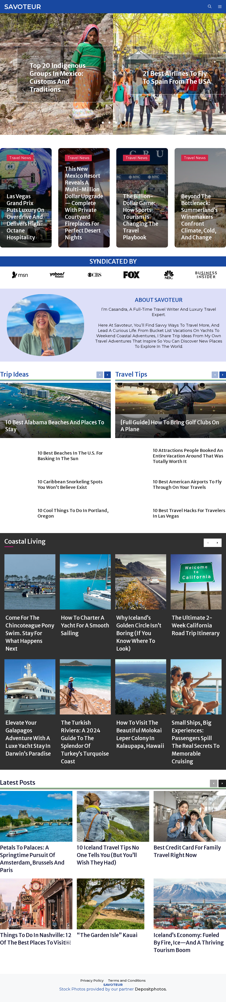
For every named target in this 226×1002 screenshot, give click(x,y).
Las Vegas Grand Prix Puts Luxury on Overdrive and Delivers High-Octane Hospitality (25, 217)
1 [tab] (103, 123)
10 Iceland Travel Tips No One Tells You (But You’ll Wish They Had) (108, 855)
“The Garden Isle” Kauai (107, 935)
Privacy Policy (92, 980)
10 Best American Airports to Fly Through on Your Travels (187, 484)
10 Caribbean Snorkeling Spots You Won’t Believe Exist (70, 484)
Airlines (150, 64)
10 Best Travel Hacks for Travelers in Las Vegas (189, 513)
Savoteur (22, 7)
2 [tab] (109, 123)
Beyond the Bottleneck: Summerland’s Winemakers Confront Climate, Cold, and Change (199, 217)
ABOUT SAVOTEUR (159, 300)
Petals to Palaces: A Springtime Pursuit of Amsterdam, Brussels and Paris (32, 859)
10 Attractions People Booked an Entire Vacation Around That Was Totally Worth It (188, 456)
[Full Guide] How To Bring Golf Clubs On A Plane (170, 426)
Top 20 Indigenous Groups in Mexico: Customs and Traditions (58, 77)
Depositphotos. (151, 989)
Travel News (20, 158)
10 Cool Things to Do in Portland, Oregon (73, 513)
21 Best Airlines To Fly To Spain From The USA (177, 78)
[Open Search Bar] (210, 6)
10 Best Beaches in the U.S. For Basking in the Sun (70, 455)
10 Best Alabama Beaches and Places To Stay (54, 426)
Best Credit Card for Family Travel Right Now (187, 851)
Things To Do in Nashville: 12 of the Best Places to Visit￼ (35, 939)
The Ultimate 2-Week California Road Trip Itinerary (195, 625)
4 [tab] (123, 122)
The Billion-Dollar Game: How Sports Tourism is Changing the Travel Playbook (140, 217)
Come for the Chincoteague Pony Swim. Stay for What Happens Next (30, 633)
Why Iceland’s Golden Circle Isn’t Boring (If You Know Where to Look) (138, 633)
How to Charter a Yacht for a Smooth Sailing (85, 625)
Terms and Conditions (127, 980)
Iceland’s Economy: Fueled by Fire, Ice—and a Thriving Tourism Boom (189, 943)
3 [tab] (116, 123)
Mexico (36, 56)
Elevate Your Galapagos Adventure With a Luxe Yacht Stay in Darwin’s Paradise (28, 738)
